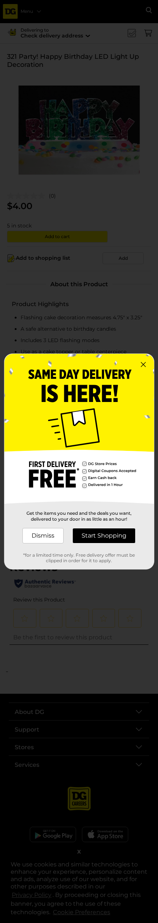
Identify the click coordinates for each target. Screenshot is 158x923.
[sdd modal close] (143, 364)
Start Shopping (104, 535)
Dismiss (43, 535)
